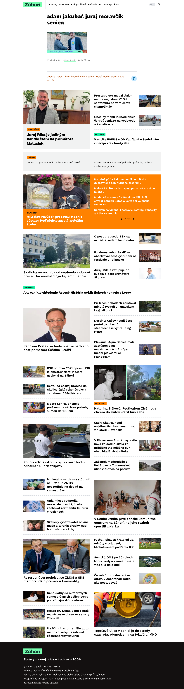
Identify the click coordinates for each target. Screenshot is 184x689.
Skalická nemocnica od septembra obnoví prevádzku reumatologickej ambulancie (56, 274)
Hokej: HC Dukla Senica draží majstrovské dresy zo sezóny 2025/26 (68, 614)
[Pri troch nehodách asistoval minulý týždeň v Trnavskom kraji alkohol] (150, 306)
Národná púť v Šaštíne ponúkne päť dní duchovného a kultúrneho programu (120, 181)
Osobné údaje (71, 670)
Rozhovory (105, 4)
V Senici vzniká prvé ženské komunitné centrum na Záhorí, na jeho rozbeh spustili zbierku (125, 522)
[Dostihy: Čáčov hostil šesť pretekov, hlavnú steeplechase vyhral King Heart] (150, 326)
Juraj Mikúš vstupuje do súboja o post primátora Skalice (111, 273)
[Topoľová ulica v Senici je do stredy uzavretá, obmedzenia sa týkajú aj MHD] (127, 609)
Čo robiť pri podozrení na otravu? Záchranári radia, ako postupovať (112, 578)
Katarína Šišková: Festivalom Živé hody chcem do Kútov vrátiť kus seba (125, 410)
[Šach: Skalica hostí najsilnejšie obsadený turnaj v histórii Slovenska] (150, 426)
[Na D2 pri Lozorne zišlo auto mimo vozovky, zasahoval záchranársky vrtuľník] (34, 632)
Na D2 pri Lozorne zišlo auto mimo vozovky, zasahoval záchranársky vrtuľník (67, 632)
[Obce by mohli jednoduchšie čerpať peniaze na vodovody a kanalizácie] (150, 120)
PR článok (99, 134)
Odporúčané (33, 129)
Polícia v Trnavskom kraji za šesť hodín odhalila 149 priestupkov (54, 464)
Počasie (92, 4)
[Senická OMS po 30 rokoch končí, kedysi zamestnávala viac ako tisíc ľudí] (150, 561)
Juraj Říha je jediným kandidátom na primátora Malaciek (50, 139)
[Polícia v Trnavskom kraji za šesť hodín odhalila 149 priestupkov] (56, 441)
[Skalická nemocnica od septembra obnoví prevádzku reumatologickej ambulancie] (56, 251)
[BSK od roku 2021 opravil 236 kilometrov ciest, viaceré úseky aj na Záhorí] (34, 371)
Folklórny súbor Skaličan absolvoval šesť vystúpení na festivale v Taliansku (115, 256)
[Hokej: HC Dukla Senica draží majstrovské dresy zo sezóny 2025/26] (34, 614)
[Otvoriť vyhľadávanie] (159, 4)
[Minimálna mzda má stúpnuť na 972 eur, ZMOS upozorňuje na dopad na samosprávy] (34, 484)
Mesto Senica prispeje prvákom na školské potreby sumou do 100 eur (67, 407)
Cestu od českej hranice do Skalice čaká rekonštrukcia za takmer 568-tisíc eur (67, 389)
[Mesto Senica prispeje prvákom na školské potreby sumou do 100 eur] (34, 407)
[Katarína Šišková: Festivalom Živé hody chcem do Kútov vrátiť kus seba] (127, 382)
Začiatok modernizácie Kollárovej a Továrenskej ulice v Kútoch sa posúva (112, 465)
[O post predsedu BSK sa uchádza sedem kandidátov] (150, 238)
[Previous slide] (121, 219)
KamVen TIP (32, 213)
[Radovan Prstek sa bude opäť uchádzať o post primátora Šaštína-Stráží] (56, 325)
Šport (117, 4)
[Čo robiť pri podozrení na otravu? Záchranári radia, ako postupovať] (150, 579)
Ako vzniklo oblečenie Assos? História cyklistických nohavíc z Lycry (77, 292)
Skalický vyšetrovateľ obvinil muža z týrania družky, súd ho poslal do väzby (68, 525)
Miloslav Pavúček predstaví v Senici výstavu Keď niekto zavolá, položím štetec (55, 220)
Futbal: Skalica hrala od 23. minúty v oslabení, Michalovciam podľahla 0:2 (114, 543)
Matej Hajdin (70, 60)
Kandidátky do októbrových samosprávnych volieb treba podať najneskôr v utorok (67, 596)
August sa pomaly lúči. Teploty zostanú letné (53, 162)
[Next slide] (133, 219)
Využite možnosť (42, 670)
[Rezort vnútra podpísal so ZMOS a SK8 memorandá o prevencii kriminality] (56, 556)
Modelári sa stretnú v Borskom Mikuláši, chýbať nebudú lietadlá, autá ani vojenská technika (121, 201)
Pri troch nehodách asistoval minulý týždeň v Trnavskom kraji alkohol (115, 306)
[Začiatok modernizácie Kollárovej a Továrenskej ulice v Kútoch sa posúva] (150, 465)
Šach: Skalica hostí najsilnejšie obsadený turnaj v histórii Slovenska (114, 426)
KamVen (64, 4)
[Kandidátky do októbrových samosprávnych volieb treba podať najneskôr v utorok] (34, 596)
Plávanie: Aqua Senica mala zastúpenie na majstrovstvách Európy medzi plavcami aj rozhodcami (114, 349)
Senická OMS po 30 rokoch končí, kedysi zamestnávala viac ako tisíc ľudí (114, 561)
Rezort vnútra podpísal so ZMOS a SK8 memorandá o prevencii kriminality (53, 579)
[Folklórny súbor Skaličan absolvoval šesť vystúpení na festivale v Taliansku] (150, 256)
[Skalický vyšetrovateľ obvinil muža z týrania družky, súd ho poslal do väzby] (34, 525)
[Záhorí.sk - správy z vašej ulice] (32, 4)
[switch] (152, 4)
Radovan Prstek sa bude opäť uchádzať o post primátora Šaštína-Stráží (55, 348)
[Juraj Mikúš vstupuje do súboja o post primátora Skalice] (150, 273)
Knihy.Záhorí (78, 4)
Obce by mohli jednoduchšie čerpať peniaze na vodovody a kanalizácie (114, 120)
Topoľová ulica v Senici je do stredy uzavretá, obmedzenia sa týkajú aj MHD (125, 632)
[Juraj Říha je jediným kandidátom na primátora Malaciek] (56, 107)
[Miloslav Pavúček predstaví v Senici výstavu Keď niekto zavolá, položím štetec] (56, 191)
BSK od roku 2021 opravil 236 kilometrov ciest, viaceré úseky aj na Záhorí (68, 371)
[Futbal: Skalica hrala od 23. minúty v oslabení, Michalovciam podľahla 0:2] (150, 543)
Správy (53, 4)
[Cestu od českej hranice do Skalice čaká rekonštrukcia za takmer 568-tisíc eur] (34, 389)
